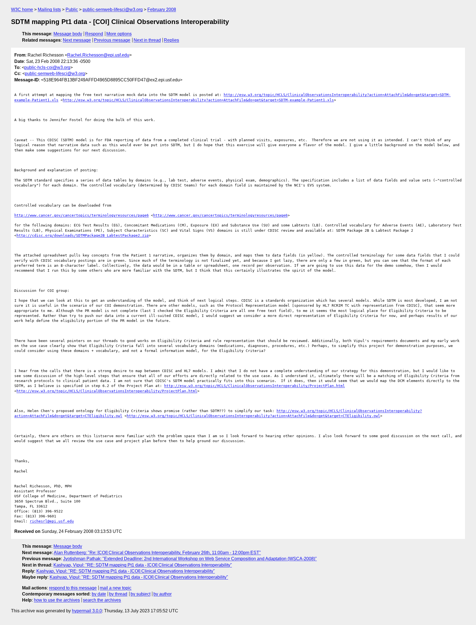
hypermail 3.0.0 (87, 610)
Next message (77, 40)
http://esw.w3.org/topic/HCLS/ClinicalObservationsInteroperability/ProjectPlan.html (254, 386)
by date (99, 594)
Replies (171, 40)
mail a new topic (115, 588)
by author (162, 594)
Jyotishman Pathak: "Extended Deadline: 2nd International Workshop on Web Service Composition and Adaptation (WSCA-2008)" (190, 558)
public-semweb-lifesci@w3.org (113, 9)
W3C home (22, 9)
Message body (67, 33)
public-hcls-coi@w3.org (47, 67)
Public (72, 9)
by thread (118, 594)
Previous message (112, 40)
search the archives (102, 600)
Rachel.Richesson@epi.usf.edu (98, 55)
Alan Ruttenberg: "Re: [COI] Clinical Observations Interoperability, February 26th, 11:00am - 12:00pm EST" (157, 552)
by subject (140, 594)
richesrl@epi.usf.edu (52, 521)
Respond (94, 33)
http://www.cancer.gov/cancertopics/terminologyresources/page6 (81, 215)
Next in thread (147, 40)
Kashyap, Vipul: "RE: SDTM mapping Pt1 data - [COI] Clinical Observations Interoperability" (142, 565)
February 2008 (161, 9)
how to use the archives (57, 600)
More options (119, 33)
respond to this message (73, 588)
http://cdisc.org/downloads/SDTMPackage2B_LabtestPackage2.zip (83, 235)
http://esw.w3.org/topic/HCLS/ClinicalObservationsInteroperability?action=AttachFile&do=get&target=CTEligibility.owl (253, 416)
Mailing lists (49, 9)
